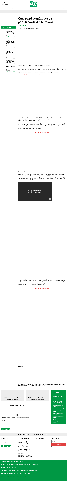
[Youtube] (10, 446)
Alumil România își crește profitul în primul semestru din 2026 (10, 68)
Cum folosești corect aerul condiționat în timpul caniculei (10, 51)
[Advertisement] (42, 107)
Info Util (21, 25)
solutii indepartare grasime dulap (38, 385)
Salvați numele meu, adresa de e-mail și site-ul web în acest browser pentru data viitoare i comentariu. (15, 417)
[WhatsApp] (60, 28)
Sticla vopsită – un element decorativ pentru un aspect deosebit (37, 398)
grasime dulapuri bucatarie (43, 384)
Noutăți (8, 47)
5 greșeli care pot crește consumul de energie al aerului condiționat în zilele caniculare (10, 60)
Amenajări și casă (11, 55)
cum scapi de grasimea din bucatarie (30, 384)
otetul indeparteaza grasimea (24, 385)
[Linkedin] (62, 28)
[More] (65, 28)
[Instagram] (5, 446)
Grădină (8, 36)
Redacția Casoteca (26, 28)
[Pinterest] (58, 28)
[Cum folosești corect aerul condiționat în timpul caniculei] (3, 51)
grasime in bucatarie (54, 384)
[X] (56, 28)
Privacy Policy (60, 446)
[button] (63, 9)
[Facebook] (53, 28)
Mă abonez (58, 444)
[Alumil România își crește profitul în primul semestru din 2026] (3, 68)
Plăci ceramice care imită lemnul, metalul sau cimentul (12, 398)
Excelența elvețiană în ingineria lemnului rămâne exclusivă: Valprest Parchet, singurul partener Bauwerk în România (10, 42)
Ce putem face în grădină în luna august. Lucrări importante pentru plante (10, 32)
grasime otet (62, 384)
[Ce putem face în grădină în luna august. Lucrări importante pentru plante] (3, 31)
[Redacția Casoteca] (19, 28)
